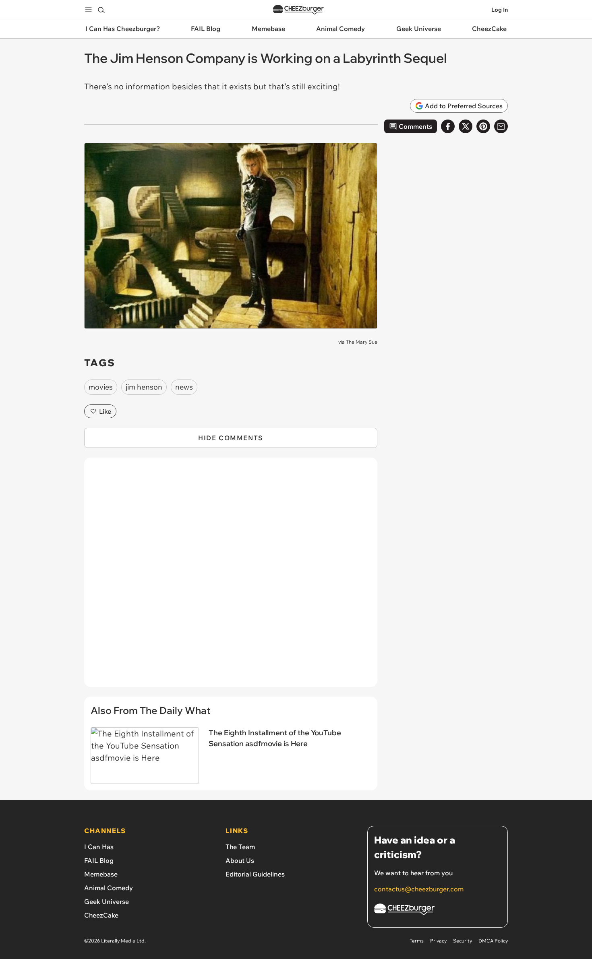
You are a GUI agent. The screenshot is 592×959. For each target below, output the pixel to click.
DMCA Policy (493, 941)
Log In (499, 9)
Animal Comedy (108, 888)
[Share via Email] (501, 126)
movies (101, 387)
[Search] (101, 9)
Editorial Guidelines (255, 874)
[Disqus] (231, 576)
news (184, 387)
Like (105, 411)
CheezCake (101, 915)
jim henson (144, 387)
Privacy (438, 941)
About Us (240, 860)
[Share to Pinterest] (483, 126)
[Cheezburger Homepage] (298, 10)
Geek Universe (106, 901)
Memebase (101, 874)
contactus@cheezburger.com (419, 889)
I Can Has (99, 847)
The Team (240, 847)
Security (462, 941)
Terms (417, 941)
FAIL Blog (99, 860)
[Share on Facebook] (448, 126)
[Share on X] (465, 126)
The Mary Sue (361, 342)
